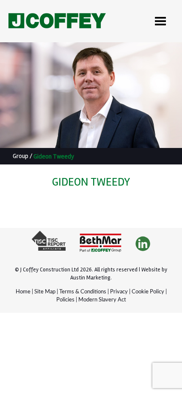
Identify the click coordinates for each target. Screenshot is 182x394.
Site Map (44, 292)
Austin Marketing (90, 277)
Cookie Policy (148, 292)
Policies (65, 300)
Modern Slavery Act (102, 300)
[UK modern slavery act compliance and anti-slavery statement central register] (49, 244)
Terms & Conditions (82, 292)
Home (23, 292)
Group (20, 156)
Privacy (119, 292)
